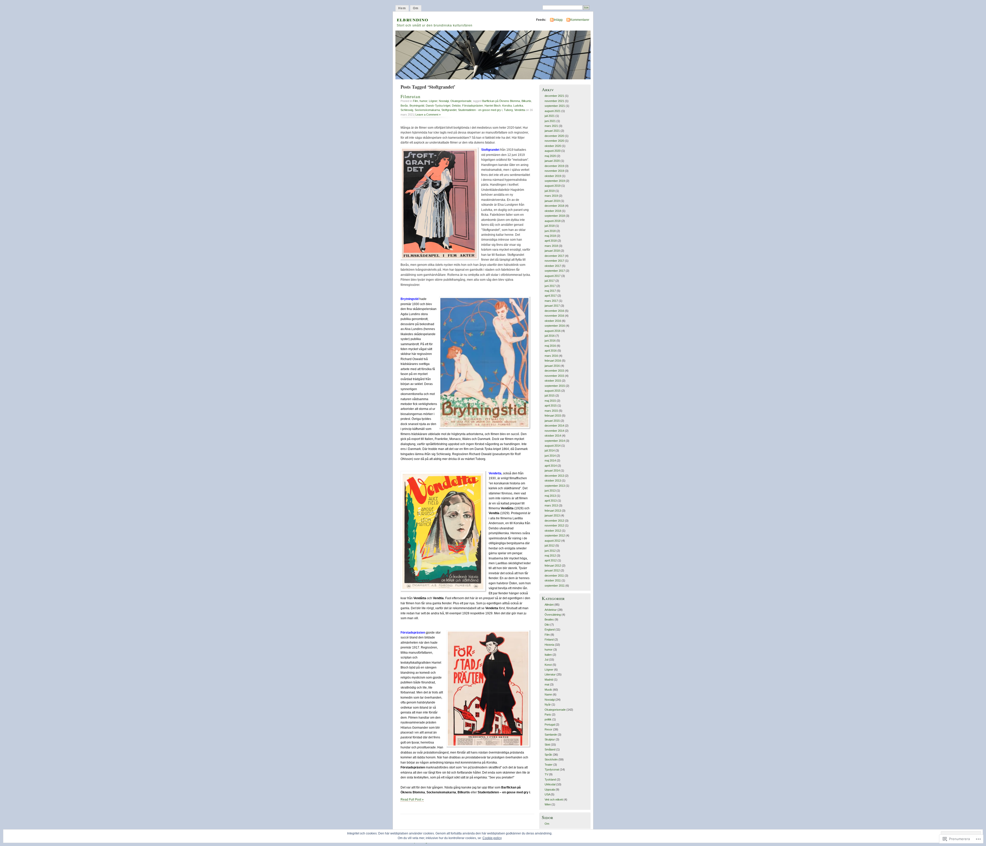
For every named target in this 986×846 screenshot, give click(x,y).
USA (547, 794)
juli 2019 (550, 190)
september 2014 (555, 440)
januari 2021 (552, 130)
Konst (548, 664)
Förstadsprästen (472, 105)
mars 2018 (551, 245)
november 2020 (554, 140)
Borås (404, 105)
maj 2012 (550, 555)
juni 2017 (550, 285)
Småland (550, 749)
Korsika (507, 105)
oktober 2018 (553, 210)
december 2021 (554, 95)
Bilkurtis (526, 100)
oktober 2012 (553, 530)
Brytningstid (417, 105)
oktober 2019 (553, 175)
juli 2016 (550, 335)
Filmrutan (411, 96)
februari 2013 (553, 510)
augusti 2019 (553, 185)
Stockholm (551, 759)
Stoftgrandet (449, 109)
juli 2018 (550, 225)
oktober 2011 (553, 580)
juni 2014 (550, 455)
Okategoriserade (460, 100)
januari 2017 (552, 305)
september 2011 (555, 585)
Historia (549, 644)
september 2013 (555, 485)
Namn (548, 694)
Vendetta (519, 109)
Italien (548, 654)
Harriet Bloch (493, 105)
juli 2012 (550, 545)
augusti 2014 (553, 445)
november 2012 (554, 525)
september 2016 (555, 325)
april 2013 (551, 500)
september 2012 (555, 535)
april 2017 (551, 295)
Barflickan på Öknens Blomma (501, 100)
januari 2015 (552, 420)
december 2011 (554, 575)
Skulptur (550, 739)
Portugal (550, 724)
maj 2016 (550, 345)
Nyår (548, 704)
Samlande (551, 734)
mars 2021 (551, 125)
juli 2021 (550, 115)
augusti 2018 (553, 220)
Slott (547, 744)
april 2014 (551, 465)
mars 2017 (551, 300)
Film (415, 100)
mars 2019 (551, 195)
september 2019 (555, 180)
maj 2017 (550, 290)
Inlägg (558, 20)
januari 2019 (552, 200)
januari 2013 (552, 515)
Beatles (549, 619)
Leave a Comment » (428, 114)
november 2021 (554, 100)
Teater (549, 764)
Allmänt (549, 604)
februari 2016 (553, 360)
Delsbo (456, 105)
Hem (402, 8)
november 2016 (554, 315)
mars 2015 (551, 410)
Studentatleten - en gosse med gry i (480, 109)
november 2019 (554, 170)
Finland (549, 639)
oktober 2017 (553, 265)
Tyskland (550, 779)
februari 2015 (553, 415)
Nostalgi (444, 100)
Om (416, 8)
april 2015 (551, 405)
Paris (548, 714)
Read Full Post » (412, 799)
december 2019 (554, 165)
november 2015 (554, 375)
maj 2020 (550, 155)
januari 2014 (552, 470)
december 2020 (554, 135)
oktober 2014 (553, 435)
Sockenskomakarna (427, 109)
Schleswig (407, 109)
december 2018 (554, 205)
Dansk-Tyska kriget (438, 105)
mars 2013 (551, 505)
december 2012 (554, 520)
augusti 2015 (553, 390)
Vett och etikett (554, 799)
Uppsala (550, 789)
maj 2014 (550, 460)
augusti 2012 (553, 540)
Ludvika (518, 105)
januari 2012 (552, 570)
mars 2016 (551, 355)
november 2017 (554, 260)
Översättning (553, 614)
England (550, 629)
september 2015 (555, 385)
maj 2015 (550, 400)
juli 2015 (550, 395)
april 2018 (551, 240)
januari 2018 (552, 250)
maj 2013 (550, 495)
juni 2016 (550, 340)
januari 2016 (552, 365)
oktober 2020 (553, 145)
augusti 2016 (553, 330)
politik (548, 719)
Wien (548, 804)
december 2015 (554, 370)
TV (546, 774)
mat (547, 684)
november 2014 (554, 430)
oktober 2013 (553, 480)
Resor (548, 729)
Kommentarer (579, 20)
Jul (546, 659)
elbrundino (412, 19)
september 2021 (555, 105)
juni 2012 (550, 550)
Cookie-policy (492, 838)
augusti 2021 (553, 110)
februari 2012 (553, 565)
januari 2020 (552, 160)
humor (423, 100)
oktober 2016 (553, 320)
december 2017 (554, 255)
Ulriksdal (550, 784)
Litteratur (550, 674)
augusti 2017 (553, 275)
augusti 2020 (553, 150)
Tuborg (508, 109)
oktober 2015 (553, 380)
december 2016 (554, 310)
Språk (548, 754)
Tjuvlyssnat (552, 769)
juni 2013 (550, 490)
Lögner (433, 100)
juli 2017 (550, 280)
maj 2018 (550, 235)
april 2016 (551, 350)
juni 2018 (550, 230)
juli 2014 (550, 450)
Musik (548, 689)
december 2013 (554, 475)
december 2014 (554, 425)
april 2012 (551, 560)
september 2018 (555, 215)
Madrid (549, 679)
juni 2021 (550, 121)
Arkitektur (551, 609)
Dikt (547, 624)
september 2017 (555, 270)
